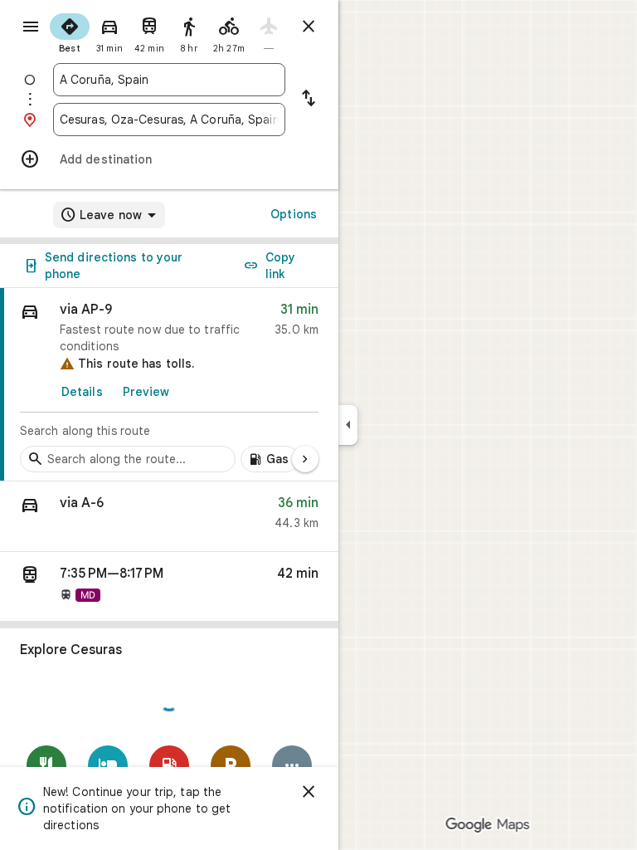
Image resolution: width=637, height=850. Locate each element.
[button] (169, 516)
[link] (169, 384)
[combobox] (169, 79)
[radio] (70, 31)
